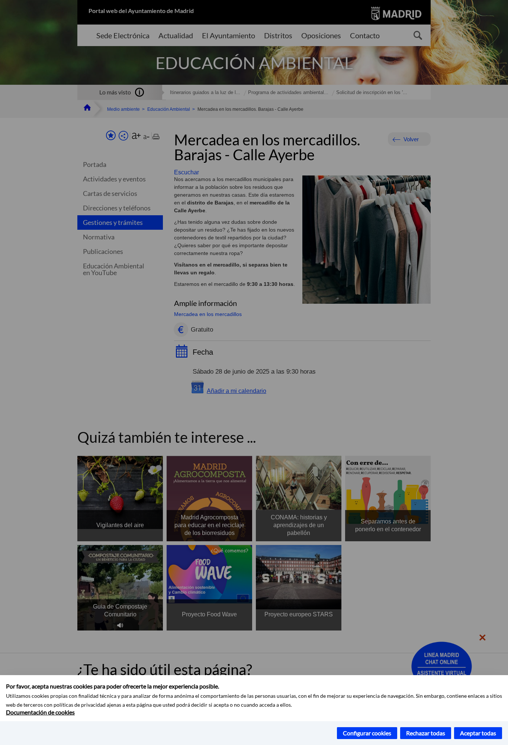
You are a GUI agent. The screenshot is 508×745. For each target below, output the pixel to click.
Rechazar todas (425, 732)
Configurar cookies (367, 732)
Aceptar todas (478, 732)
